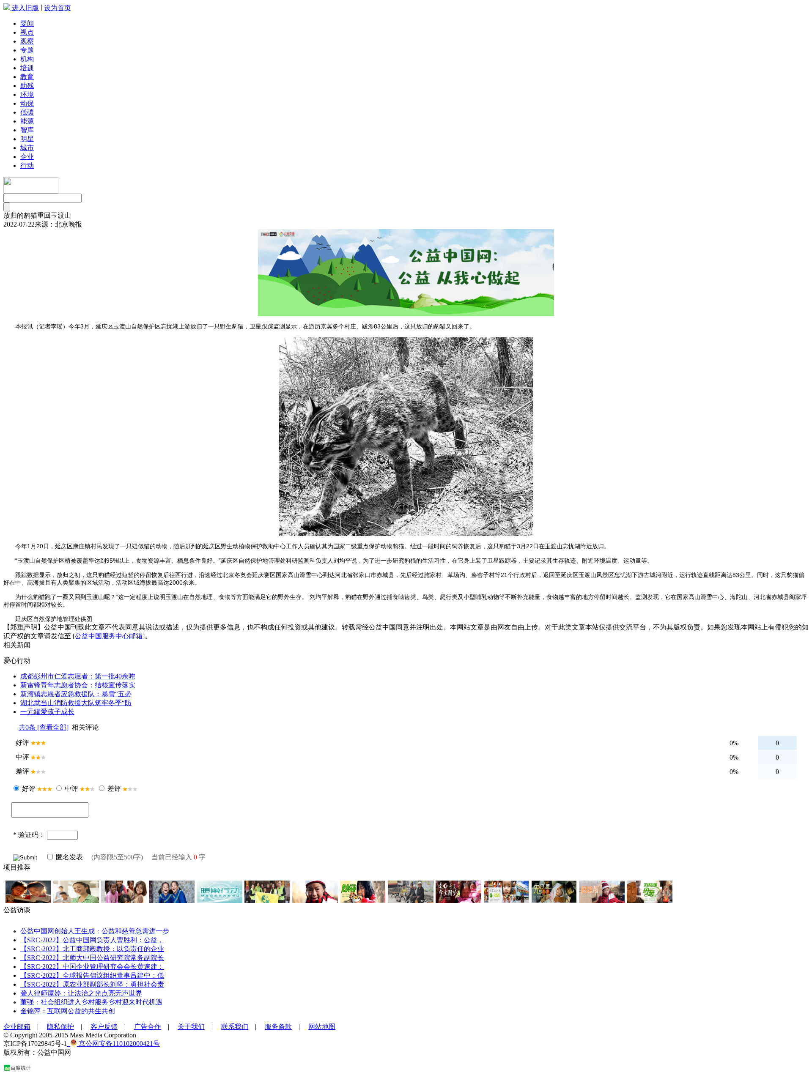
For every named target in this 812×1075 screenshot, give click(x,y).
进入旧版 (25, 7)
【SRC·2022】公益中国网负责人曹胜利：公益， (92, 940)
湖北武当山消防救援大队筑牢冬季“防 (76, 702)
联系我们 (234, 1026)
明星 (27, 138)
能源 (27, 121)
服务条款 (278, 1026)
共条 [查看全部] (44, 727)
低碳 (27, 112)
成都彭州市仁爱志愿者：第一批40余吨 (77, 676)
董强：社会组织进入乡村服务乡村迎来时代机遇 (91, 1002)
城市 (27, 147)
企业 (27, 156)
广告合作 (147, 1026)
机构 (27, 59)
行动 (27, 165)
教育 (27, 76)
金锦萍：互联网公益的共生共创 (67, 1011)
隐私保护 (60, 1026)
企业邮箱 (16, 1026)
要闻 (27, 23)
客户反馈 (104, 1026)
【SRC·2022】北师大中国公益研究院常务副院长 (92, 957)
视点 (27, 32)
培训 (27, 67)
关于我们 (191, 1026)
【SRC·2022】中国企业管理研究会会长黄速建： (92, 966)
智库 (27, 130)
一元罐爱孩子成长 (47, 711)
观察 (27, 41)
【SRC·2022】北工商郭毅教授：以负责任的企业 (92, 948)
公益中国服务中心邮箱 (109, 636)
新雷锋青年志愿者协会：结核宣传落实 (77, 685)
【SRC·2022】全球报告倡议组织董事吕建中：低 (92, 975)
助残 (27, 85)
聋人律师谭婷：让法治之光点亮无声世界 (81, 993)
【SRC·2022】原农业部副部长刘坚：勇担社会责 (92, 984)
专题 (27, 50)
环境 (27, 94)
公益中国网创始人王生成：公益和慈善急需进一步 (94, 931)
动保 (27, 103)
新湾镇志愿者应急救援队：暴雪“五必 (76, 694)
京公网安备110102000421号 (118, 1043)
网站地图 (321, 1026)
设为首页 (57, 7)
